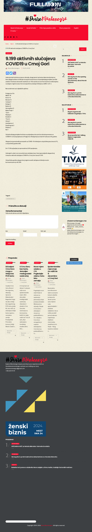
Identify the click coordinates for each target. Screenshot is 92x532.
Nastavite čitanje (9, 331)
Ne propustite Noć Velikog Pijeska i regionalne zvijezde (76, 137)
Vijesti (12, 44)
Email (24, 231)
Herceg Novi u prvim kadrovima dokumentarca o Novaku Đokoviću (77, 95)
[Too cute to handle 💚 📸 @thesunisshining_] (82, 254)
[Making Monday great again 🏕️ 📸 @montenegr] (74, 254)
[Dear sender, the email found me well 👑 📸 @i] (65, 249)
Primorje (71, 90)
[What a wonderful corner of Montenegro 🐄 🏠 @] (82, 239)
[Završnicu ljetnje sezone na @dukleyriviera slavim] (74, 239)
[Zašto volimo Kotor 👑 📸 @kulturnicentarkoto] (65, 244)
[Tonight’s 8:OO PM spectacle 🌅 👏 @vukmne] (74, 249)
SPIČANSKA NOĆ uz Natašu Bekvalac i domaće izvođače (77, 64)
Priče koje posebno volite (48, 28)
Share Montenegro (47, 525)
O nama (13, 31)
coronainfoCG (10, 198)
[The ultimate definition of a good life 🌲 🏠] (82, 249)
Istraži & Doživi (31, 28)
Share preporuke (64, 28)
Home (7, 44)
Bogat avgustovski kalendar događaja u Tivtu (77, 113)
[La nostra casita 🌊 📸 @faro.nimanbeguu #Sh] (65, 239)
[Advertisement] (32, 178)
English (76, 28)
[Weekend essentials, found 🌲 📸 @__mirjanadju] (74, 244)
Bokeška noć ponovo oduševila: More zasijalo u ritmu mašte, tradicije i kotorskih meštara (41, 467)
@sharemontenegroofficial (13, 521)
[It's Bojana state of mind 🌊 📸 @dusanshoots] (82, 244)
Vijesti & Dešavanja (17, 28)
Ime (7, 231)
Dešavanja (71, 59)
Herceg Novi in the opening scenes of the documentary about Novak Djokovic (77, 79)
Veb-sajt (43, 231)
